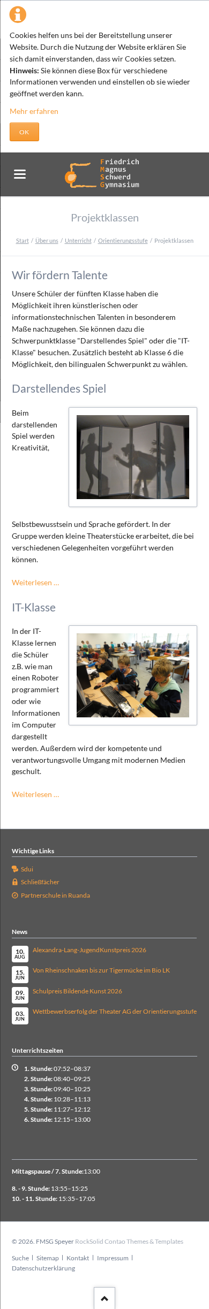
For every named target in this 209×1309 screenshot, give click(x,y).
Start (22, 240)
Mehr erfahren (34, 111)
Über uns (46, 240)
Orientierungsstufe (123, 240)
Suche (20, 1258)
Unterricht (78, 240)
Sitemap (47, 1258)
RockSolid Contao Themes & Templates (129, 1241)
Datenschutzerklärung (43, 1268)
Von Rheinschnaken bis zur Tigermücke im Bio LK (101, 970)
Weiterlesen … (35, 582)
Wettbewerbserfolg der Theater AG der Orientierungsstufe (115, 1011)
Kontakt (77, 1258)
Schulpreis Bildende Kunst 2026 (77, 991)
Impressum (113, 1258)
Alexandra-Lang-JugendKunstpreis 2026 (89, 950)
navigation (20, 174)
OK (24, 132)
